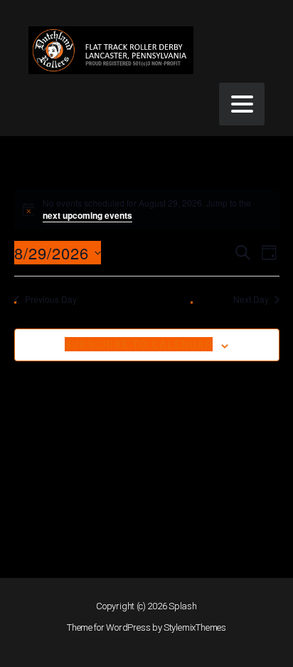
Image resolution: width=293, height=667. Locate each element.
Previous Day (51, 299)
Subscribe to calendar (139, 344)
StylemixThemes (195, 627)
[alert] (146, 209)
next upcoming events (87, 215)
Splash (183, 606)
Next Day (251, 299)
